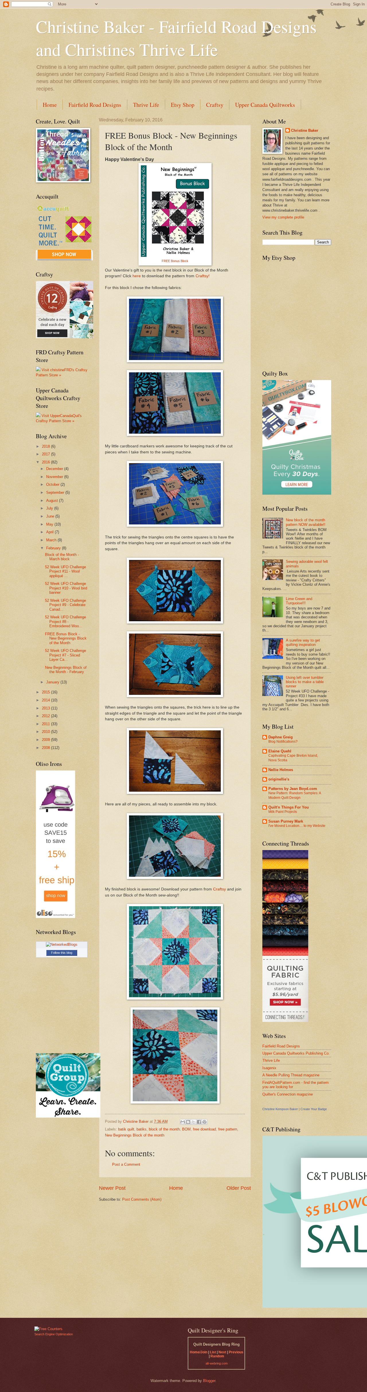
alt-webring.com (217, 1363)
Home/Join (198, 1352)
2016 (46, 462)
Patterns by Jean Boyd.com (292, 789)
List (213, 1352)
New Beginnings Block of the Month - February (66, 669)
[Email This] (183, 1122)
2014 (46, 700)
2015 (46, 692)
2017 (46, 454)
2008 (46, 748)
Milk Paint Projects (282, 812)
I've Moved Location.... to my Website (296, 826)
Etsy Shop (182, 105)
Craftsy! (202, 276)
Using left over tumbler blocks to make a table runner (305, 682)
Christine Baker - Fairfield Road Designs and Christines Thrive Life (176, 38)
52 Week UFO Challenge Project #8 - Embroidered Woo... (65, 621)
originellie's (278, 779)
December (55, 469)
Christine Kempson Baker (280, 1109)
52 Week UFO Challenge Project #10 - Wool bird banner (66, 588)
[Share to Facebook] (199, 1122)
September (55, 492)
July (50, 508)
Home (50, 105)
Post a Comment (126, 1164)
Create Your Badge (313, 1109)
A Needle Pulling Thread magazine (290, 1075)
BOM (186, 1129)
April (50, 532)
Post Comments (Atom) (141, 1199)
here (136, 276)
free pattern (227, 1129)
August (52, 500)
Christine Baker (304, 130)
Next (222, 1352)
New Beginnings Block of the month (134, 1135)
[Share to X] (193, 1122)
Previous (236, 1352)
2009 (46, 740)
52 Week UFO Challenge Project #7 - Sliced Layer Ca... (65, 655)
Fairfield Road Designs (95, 105)
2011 (46, 724)
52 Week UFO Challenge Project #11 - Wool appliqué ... (65, 571)
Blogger (209, 1381)
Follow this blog (61, 952)
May (50, 524)
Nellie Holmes (280, 770)
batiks (141, 1129)
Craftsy (214, 105)
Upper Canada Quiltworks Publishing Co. (296, 1053)
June (50, 516)
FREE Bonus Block (175, 261)
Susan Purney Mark (285, 821)
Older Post (239, 1188)
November (55, 477)
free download (204, 1129)
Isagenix (269, 1068)
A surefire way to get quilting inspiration (303, 642)
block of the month (164, 1129)
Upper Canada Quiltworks (265, 105)
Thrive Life (146, 105)
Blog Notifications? (283, 742)
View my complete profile (283, 217)
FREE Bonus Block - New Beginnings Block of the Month (66, 638)
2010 (46, 732)
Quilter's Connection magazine (287, 1094)
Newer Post (112, 1188)
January (53, 682)
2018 (46, 446)
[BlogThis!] (188, 1122)
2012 (46, 716)
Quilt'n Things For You (288, 807)
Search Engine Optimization (53, 1334)
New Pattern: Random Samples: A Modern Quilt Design (294, 795)
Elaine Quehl (279, 751)
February (54, 548)
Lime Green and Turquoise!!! (299, 601)
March (52, 540)
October (53, 484)
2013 (46, 708)
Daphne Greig (280, 737)
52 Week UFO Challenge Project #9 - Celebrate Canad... (65, 605)
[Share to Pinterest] (204, 1122)
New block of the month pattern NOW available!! (305, 522)
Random (217, 1356)
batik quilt (126, 1129)
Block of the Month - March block (62, 557)
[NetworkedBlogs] (61, 944)
